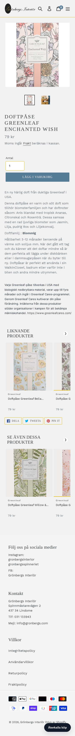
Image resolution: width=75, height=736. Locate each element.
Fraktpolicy (17, 684)
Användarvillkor (21, 662)
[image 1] (30, 367)
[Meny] (67, 8)
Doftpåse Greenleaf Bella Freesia (24, 399)
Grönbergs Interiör (32, 722)
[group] (28, 379)
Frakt (27, 143)
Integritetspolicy (21, 651)
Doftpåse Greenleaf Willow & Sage (27, 505)
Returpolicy (17, 673)
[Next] (65, 333)
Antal (9, 158)
